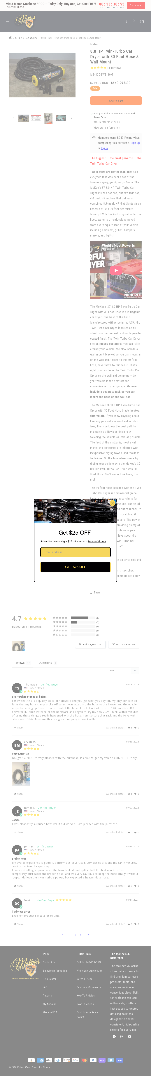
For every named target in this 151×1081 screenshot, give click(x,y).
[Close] (112, 503)
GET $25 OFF (75, 567)
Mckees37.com (97, 541)
